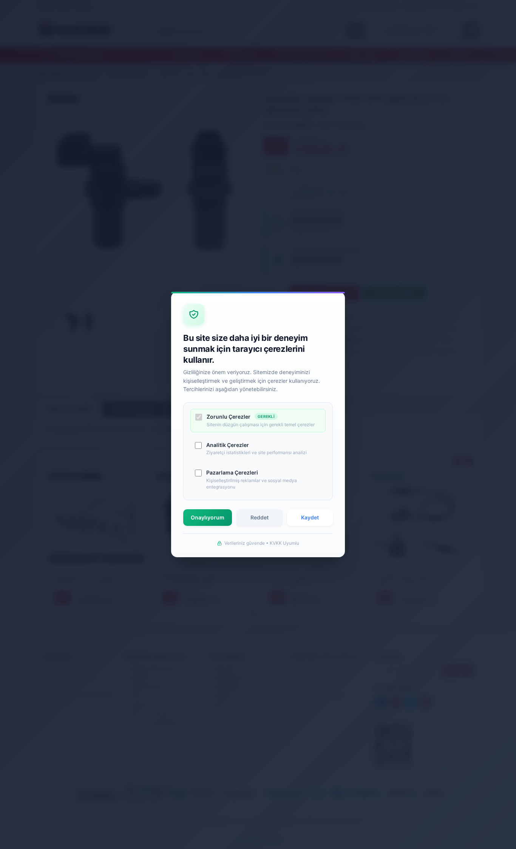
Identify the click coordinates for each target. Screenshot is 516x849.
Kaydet (310, 517)
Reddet (259, 517)
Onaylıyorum (207, 517)
